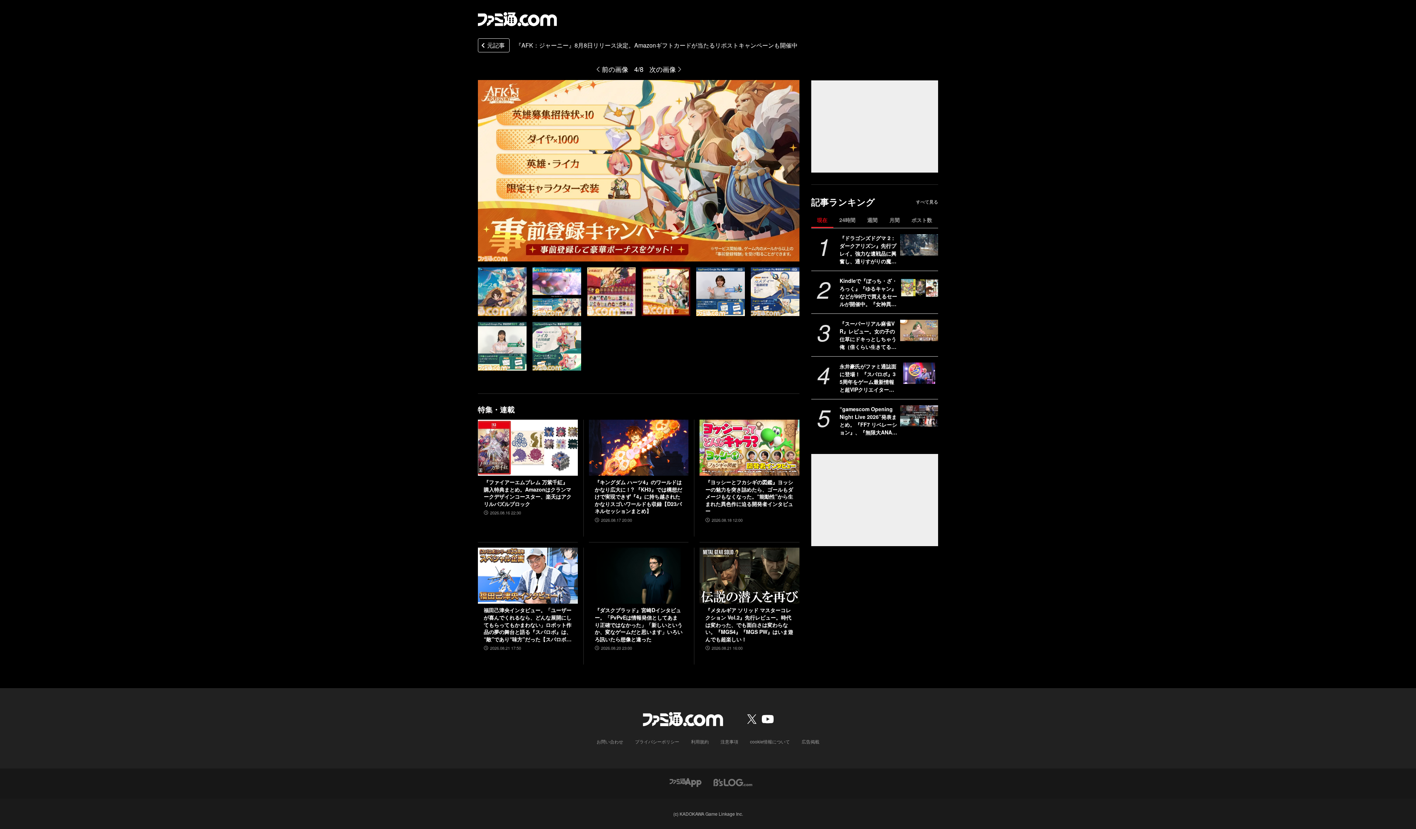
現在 (822, 219)
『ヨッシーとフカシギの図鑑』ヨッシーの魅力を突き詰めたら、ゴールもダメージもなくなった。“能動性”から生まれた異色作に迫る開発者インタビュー (749, 496)
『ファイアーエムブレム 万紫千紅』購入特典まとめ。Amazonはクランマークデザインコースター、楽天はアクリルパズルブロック (528, 493)
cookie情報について (770, 741)
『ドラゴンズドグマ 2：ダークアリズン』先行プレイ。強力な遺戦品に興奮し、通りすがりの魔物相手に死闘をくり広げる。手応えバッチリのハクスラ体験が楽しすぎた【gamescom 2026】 (868, 249)
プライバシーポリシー (657, 741)
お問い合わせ (610, 741)
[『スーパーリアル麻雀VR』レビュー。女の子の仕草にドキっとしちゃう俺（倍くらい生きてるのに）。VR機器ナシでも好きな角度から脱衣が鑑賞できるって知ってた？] (919, 330)
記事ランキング (843, 202)
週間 (872, 219)
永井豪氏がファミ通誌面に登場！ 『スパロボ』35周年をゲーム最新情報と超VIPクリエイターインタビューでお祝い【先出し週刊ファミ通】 (868, 378)
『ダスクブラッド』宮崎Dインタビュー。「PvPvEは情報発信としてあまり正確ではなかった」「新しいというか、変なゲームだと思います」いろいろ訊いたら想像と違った (639, 624)
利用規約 (700, 741)
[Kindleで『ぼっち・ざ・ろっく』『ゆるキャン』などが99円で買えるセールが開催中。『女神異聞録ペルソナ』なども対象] (919, 287)
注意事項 (729, 741)
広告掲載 (810, 741)
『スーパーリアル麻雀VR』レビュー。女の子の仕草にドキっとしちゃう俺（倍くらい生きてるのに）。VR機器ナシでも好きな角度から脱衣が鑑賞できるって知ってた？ (868, 335)
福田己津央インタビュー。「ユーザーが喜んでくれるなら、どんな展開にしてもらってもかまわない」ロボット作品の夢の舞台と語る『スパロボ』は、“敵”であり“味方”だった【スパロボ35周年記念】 (528, 625)
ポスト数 (922, 219)
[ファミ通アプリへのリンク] (685, 781)
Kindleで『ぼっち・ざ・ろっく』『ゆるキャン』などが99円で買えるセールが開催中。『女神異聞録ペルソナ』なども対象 (868, 292)
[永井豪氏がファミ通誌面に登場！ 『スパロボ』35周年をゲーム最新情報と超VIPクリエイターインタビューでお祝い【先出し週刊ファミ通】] (919, 373)
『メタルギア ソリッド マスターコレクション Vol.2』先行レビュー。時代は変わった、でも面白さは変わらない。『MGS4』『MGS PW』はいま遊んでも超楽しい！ (749, 624)
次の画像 (662, 69)
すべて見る (927, 201)
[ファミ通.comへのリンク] (517, 19)
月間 (894, 219)
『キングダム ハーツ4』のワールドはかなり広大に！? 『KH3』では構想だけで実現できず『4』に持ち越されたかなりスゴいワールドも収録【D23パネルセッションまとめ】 (638, 496)
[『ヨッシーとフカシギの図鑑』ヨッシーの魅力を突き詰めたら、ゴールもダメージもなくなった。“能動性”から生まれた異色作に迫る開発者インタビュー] (749, 448)
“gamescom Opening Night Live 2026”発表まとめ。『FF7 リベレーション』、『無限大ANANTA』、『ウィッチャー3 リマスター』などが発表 (868, 420)
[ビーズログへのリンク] (733, 781)
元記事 (496, 45)
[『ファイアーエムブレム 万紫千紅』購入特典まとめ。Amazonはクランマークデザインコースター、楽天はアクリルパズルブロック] (528, 448)
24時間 (847, 219)
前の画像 (615, 69)
